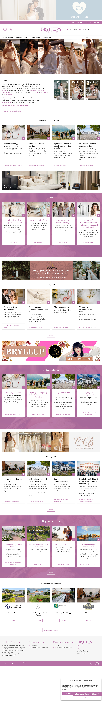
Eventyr (35, 564)
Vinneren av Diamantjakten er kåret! (86, 309)
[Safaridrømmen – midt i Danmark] (38, 533)
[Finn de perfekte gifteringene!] (13, 296)
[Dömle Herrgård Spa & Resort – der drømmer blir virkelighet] (88, 468)
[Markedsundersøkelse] (63, 296)
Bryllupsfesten (32, 165)
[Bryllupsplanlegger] (13, 132)
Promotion (81, 501)
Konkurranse (88, 327)
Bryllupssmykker (33, 327)
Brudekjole (14, 242)
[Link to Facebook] (3, 30)
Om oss (88, 22)
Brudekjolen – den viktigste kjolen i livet (13, 221)
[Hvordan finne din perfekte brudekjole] (63, 209)
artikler (4, 90)
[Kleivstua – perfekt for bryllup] (38, 132)
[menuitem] (72, 22)
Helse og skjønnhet (89, 242)
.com (71, 647)
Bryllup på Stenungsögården (88, 393)
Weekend (40, 564)
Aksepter (68, 693)
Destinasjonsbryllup (9, 562)
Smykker (6, 327)
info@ (58, 647)
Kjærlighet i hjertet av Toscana (13, 545)
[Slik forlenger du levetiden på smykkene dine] (38, 296)
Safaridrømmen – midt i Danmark (38, 545)
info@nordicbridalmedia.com (91, 30)
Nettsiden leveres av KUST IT (27, 663)
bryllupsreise (8, 95)
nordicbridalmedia (65, 647)
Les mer (13, 620)
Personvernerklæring (81, 697)
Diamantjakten (6, 102)
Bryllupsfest (7, 165)
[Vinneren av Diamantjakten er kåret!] (88, 296)
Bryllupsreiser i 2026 (63, 544)
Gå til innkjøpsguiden (51, 630)
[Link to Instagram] (6, 30)
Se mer (6, 65)
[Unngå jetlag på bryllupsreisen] (88, 533)
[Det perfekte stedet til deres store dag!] (88, 132)
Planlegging (13, 165)
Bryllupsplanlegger (11, 143)
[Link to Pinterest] (10, 30)
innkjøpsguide (9, 98)
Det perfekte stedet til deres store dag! (88, 144)
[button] (99, 680)
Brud (10, 242)
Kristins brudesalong (38, 220)
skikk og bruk (6, 92)
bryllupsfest (44, 92)
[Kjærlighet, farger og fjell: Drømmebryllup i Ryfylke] (63, 132)
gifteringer (41, 90)
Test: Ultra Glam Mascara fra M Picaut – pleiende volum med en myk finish (89, 223)
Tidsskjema (19, 165)
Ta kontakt (97, 22)
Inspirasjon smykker (14, 325)
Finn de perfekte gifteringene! (10, 308)
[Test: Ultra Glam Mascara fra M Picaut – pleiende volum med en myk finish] (88, 209)
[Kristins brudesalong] (38, 209)
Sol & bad (90, 564)
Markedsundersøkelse (63, 307)
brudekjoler (33, 90)
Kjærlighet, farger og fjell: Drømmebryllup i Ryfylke (63, 145)
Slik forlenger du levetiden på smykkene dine (38, 309)
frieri (36, 92)
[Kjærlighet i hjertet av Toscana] (13, 533)
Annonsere (80, 22)
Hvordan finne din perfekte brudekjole (63, 221)
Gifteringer (6, 325)
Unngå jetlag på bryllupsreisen (88, 545)
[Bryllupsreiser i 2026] (63, 533)
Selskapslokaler (40, 165)
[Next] (100, 56)
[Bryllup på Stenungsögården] (88, 381)
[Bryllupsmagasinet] (51, 30)
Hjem (72, 22)
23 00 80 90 (73, 30)
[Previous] (1, 56)
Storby (94, 564)
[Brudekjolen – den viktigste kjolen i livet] (13, 209)
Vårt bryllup (63, 165)
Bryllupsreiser (61, 564)
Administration (17, 663)
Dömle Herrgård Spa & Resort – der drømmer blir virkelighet (88, 481)
